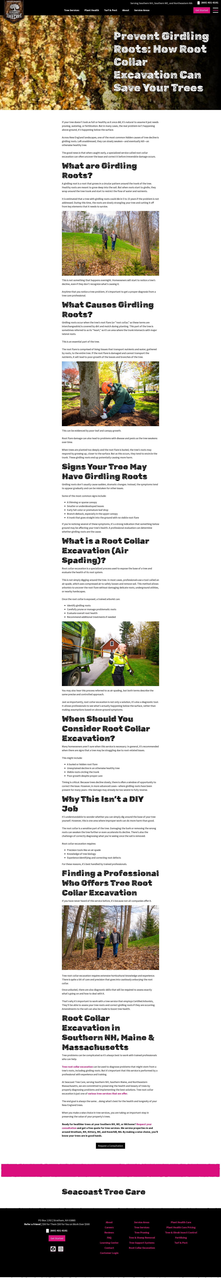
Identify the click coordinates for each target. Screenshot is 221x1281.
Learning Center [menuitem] (109, 1242)
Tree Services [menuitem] (71, 10)
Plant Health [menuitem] (91, 10)
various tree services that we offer (107, 1093)
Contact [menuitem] (109, 1247)
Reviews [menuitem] (109, 1232)
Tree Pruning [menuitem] (141, 1232)
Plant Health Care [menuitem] (181, 1222)
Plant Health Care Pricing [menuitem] (181, 1227)
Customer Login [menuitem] (109, 1252)
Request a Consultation (110, 1145)
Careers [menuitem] (109, 1227)
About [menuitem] (125, 10)
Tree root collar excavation (77, 1066)
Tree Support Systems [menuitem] (141, 1242)
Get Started (201, 10)
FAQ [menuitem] (109, 1237)
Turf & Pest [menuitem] (110, 10)
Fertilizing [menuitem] (181, 1237)
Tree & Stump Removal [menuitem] (142, 1237)
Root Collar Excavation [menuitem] (142, 1247)
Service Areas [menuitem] (142, 10)
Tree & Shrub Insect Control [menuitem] (181, 1232)
